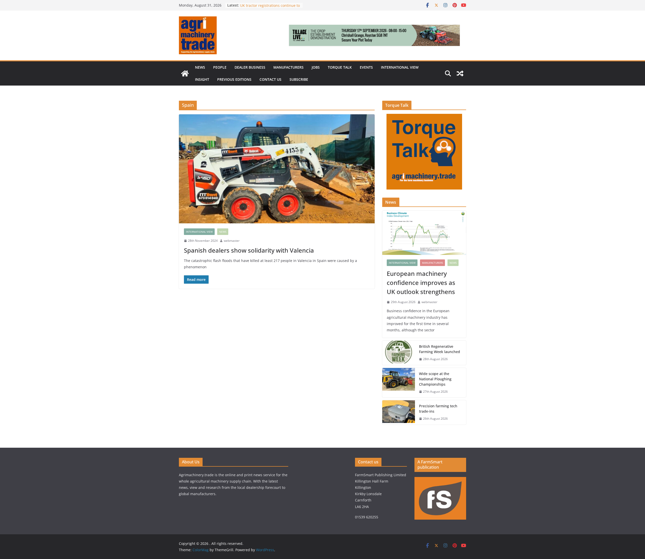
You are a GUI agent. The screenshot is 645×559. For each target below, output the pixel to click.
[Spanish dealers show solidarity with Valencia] (277, 168)
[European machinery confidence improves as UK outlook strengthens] (424, 233)
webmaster (232, 240)
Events (366, 67)
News (200, 67)
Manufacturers (288, 67)
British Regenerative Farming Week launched (440, 349)
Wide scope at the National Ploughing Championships (435, 379)
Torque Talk (340, 67)
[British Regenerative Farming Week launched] (398, 353)
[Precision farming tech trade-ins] (398, 412)
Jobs (316, 67)
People (220, 67)
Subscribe (298, 79)
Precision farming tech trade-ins (268, 5)
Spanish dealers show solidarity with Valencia (249, 250)
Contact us (270, 79)
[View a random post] (460, 73)
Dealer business (250, 67)
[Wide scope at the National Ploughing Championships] (398, 382)
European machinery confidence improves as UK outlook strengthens (421, 282)
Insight (202, 79)
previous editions (234, 79)
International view (399, 67)
